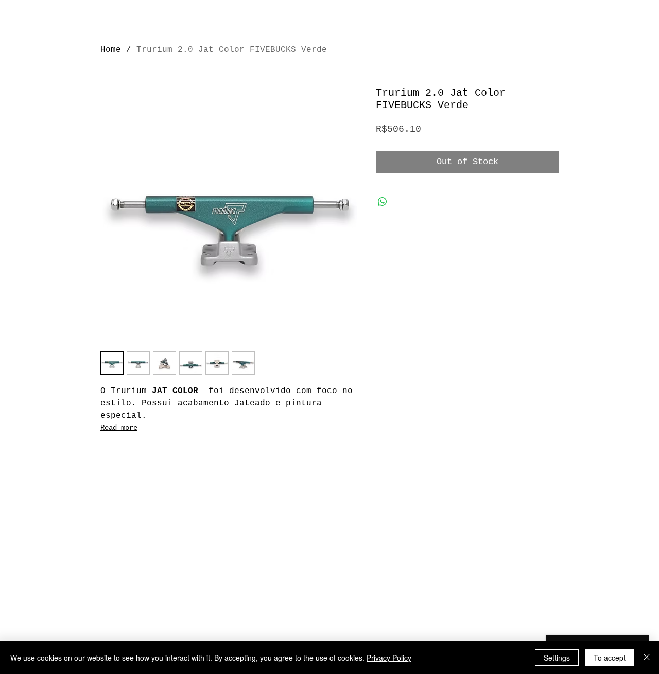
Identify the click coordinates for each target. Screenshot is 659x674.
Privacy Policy (389, 657)
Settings (557, 657)
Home (110, 50)
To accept (610, 657)
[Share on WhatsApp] (382, 202)
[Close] (646, 657)
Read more (118, 427)
